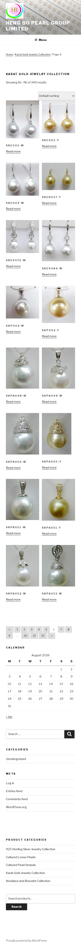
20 (25, 635)
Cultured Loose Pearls (21, 857)
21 (34, 635)
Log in (10, 783)
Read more (13, 151)
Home (9, 54)
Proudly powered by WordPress (26, 940)
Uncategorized (16, 759)
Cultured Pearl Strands (21, 865)
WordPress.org (16, 807)
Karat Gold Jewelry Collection (33, 54)
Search (16, 906)
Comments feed (17, 799)
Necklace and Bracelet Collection (28, 881)
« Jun (9, 716)
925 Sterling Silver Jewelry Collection (30, 849)
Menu (43, 40)
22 (42, 635)
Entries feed (14, 791)
